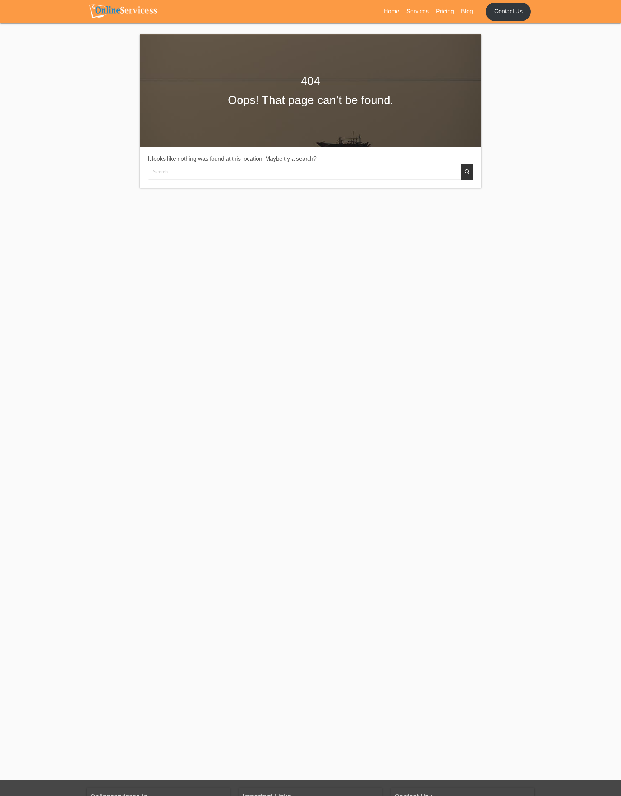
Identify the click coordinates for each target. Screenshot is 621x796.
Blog (467, 11)
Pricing (445, 11)
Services (417, 11)
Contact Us (508, 11)
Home (391, 11)
